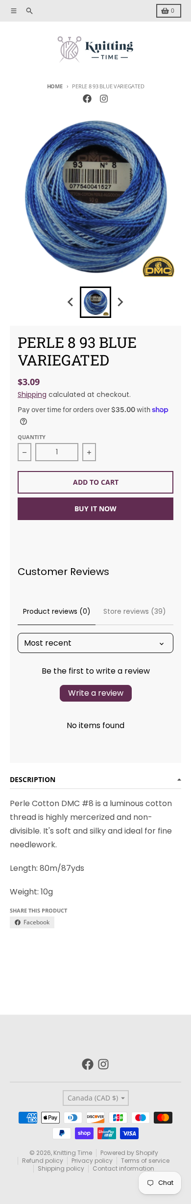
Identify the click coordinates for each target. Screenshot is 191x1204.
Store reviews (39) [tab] (134, 611)
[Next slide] (120, 302)
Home (55, 86)
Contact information (123, 1168)
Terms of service (145, 1160)
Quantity (32, 437)
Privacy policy (92, 1160)
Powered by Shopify (129, 1153)
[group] (95, 302)
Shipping (32, 394)
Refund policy (42, 1160)
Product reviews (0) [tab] (57, 611)
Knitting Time (72, 1153)
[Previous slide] (71, 302)
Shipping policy (61, 1168)
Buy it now (95, 508)
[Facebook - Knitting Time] (87, 98)
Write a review (95, 693)
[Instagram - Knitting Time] (103, 98)
